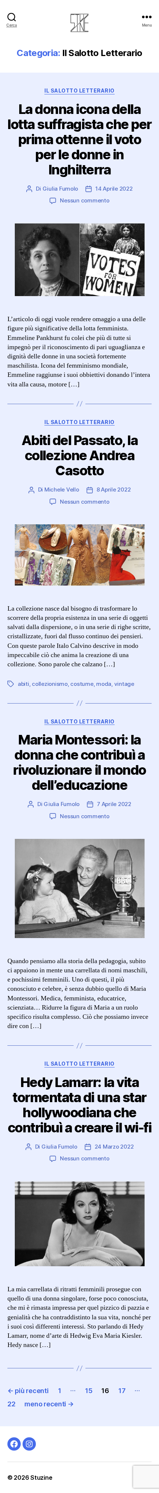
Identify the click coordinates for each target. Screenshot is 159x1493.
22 (11, 1404)
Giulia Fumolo (60, 188)
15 (88, 1391)
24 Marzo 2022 (114, 1146)
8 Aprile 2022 (114, 489)
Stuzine (41, 1477)
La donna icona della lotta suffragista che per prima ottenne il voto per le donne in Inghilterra (79, 139)
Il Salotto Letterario (79, 90)
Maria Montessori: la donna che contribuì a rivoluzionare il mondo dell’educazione (79, 762)
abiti (23, 683)
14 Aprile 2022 (113, 188)
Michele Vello (61, 489)
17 (121, 1391)
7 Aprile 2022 (114, 804)
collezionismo (50, 683)
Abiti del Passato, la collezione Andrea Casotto (79, 455)
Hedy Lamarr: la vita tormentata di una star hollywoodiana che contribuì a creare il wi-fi (80, 1105)
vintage (124, 683)
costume (81, 683)
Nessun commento (84, 200)
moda (103, 683)
